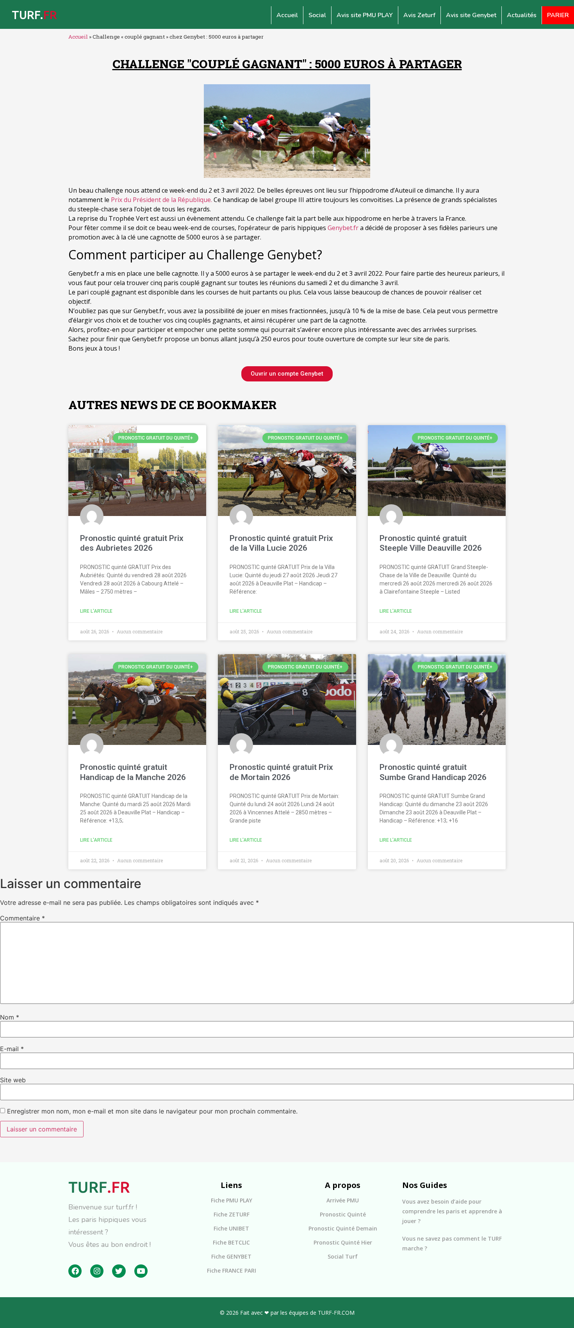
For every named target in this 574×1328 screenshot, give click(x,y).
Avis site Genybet (471, 15)
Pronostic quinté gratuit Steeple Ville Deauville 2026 (431, 543)
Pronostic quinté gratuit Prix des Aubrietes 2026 (132, 543)
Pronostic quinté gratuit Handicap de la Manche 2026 (133, 772)
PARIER (558, 15)
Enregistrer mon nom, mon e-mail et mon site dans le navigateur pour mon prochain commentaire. (152, 1111)
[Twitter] (118, 1271)
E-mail (12, 1049)
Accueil (287, 15)
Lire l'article (96, 611)
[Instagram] (96, 1271)
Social (317, 15)
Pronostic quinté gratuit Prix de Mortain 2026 (281, 772)
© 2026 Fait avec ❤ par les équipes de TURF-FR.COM (287, 1312)
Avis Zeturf (419, 15)
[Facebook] (75, 1271)
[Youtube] (141, 1271)
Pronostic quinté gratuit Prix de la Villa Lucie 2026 (281, 543)
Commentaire (22, 918)
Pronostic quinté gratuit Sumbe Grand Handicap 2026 (433, 772)
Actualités (522, 15)
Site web (13, 1080)
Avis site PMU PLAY (365, 15)
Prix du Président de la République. (161, 199)
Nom (9, 1017)
